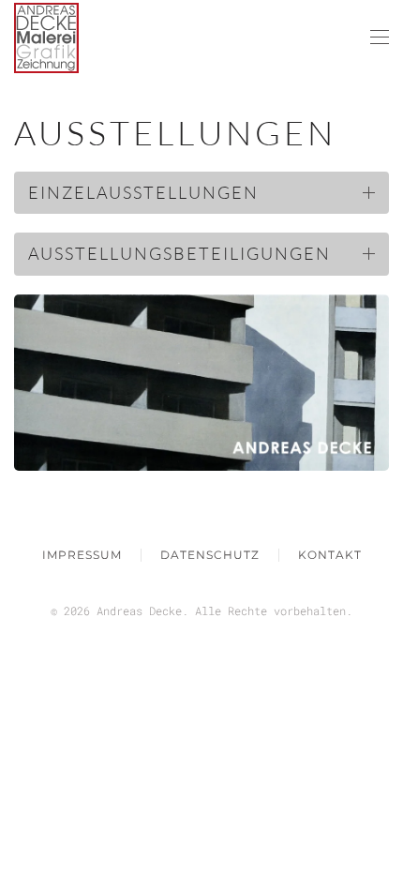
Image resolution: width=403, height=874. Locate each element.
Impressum (82, 555)
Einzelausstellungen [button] (143, 192)
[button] (379, 37)
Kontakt (330, 555)
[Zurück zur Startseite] (46, 37)
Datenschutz (210, 555)
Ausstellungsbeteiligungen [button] (179, 253)
